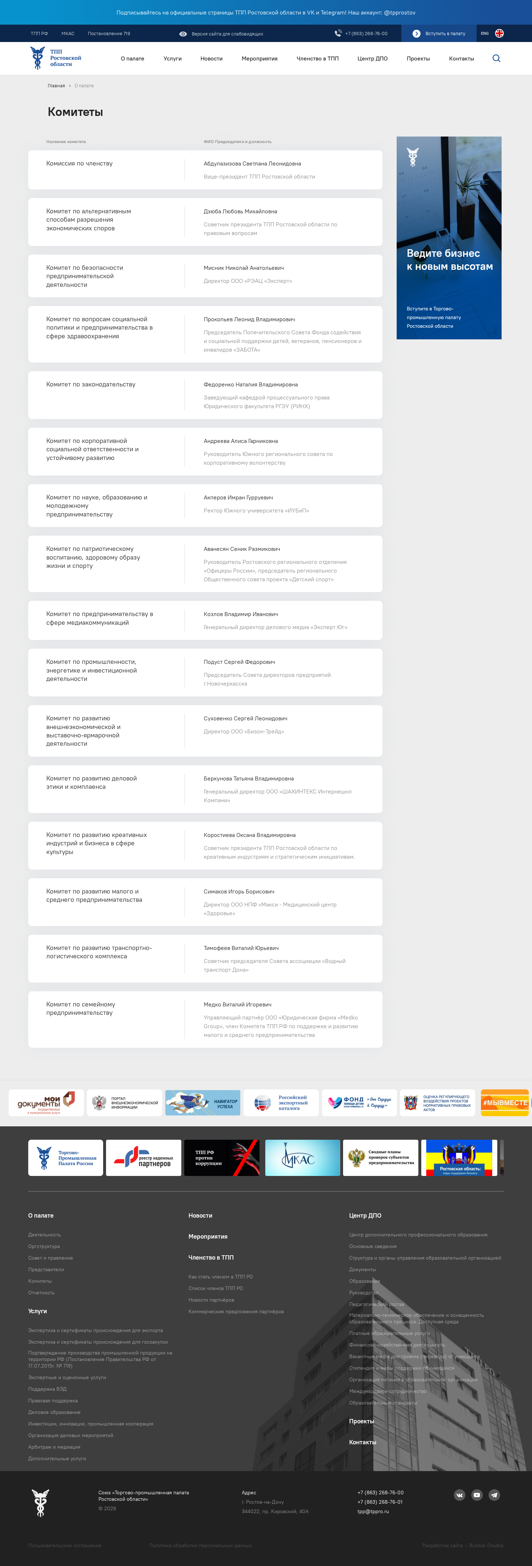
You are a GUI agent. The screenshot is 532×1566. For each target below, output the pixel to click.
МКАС (68, 33)
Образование (364, 1281)
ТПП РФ (39, 33)
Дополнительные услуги (57, 1458)
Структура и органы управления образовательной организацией (425, 1258)
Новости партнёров (211, 1300)
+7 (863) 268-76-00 (366, 33)
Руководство (364, 1292)
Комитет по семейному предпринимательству (80, 1008)
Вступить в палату (445, 33)
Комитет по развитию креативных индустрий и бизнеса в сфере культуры (96, 843)
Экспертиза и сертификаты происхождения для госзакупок (98, 1342)
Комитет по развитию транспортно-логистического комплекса (99, 951)
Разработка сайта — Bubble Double (463, 1545)
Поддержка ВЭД (47, 1389)
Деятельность (44, 1234)
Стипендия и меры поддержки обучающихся (401, 1368)
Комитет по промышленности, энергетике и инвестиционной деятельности (91, 670)
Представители (46, 1269)
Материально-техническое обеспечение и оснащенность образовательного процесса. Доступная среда (416, 1318)
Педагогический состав (376, 1304)
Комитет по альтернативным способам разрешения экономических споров (88, 219)
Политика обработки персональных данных (200, 1545)
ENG (485, 33)
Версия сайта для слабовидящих (227, 34)
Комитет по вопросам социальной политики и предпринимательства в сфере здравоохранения (99, 327)
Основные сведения (373, 1246)
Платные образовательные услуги (389, 1333)
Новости (211, 58)
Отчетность (41, 1292)
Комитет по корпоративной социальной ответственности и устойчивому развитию (92, 449)
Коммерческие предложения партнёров (236, 1311)
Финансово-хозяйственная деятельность (397, 1344)
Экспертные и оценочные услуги (67, 1377)
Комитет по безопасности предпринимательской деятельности (84, 276)
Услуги (173, 58)
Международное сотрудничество (388, 1391)
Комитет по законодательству (90, 384)
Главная (56, 85)
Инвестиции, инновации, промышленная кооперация (90, 1423)
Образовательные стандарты (383, 1402)
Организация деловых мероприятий (70, 1435)
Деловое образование (54, 1412)
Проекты (418, 58)
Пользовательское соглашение (65, 1545)
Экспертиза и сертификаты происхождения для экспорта (95, 1330)
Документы (362, 1269)
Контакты (461, 58)
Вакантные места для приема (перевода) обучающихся (414, 1356)
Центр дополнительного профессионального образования (418, 1234)
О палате (132, 58)
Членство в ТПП (318, 58)
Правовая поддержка (53, 1400)
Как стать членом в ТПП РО (221, 1276)
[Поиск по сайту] (491, 58)
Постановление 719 (109, 33)
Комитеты (40, 1281)
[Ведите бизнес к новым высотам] (449, 238)
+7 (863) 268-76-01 (380, 1502)
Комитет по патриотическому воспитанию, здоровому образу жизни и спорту (93, 557)
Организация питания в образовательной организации (413, 1379)
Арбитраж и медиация (54, 1447)
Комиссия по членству (79, 163)
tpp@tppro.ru (373, 1511)
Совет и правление (50, 1258)
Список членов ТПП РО (216, 1288)
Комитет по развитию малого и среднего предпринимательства (94, 895)
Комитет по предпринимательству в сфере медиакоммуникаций (99, 618)
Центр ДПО (373, 58)
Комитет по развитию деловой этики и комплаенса (91, 782)
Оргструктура (44, 1246)
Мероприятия (260, 58)
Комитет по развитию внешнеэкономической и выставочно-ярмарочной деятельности (83, 731)
